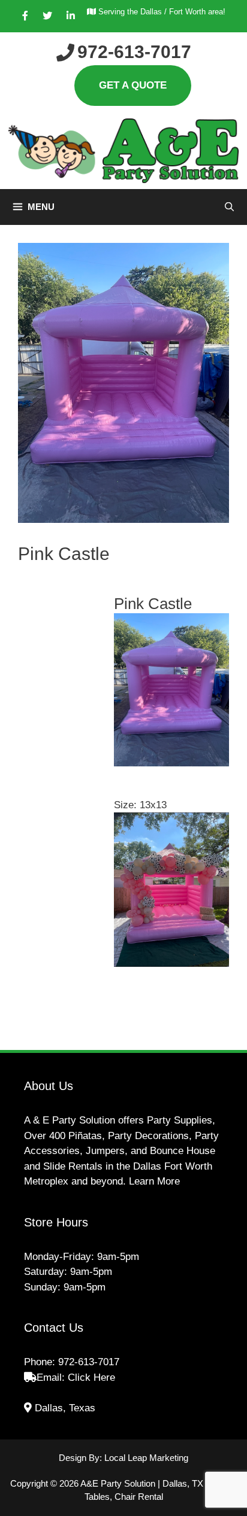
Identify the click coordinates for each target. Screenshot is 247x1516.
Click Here (91, 1377)
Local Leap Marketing (146, 1458)
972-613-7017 (88, 1362)
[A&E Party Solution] (123, 150)
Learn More (154, 1181)
